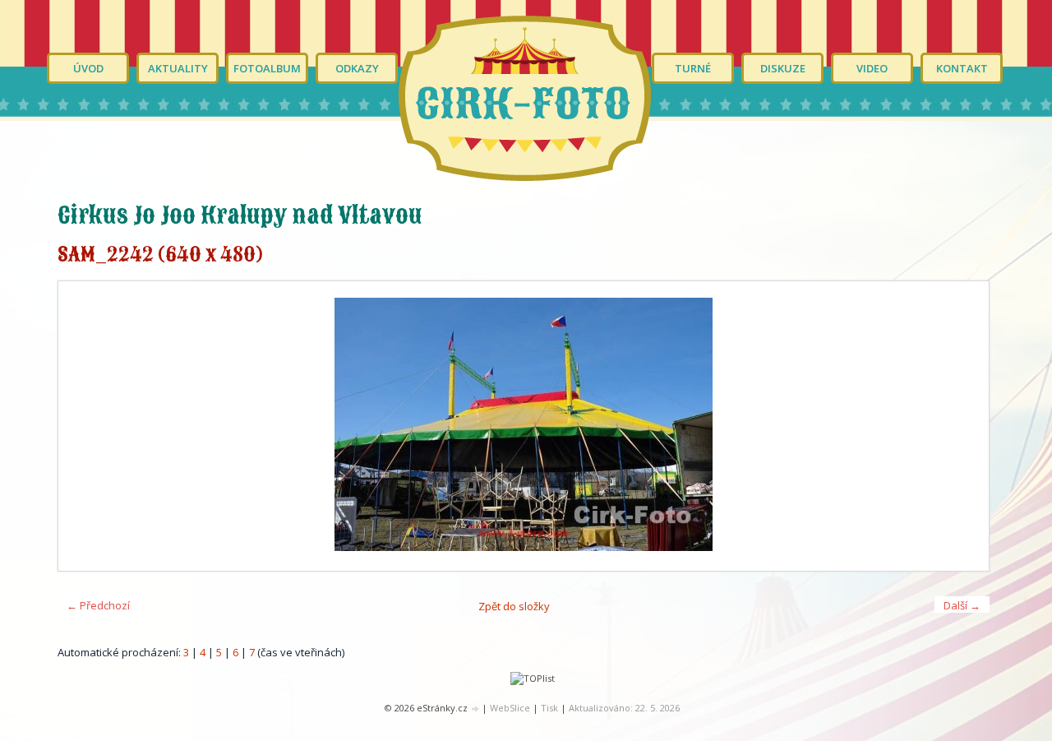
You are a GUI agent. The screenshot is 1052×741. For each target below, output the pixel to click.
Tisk (549, 708)
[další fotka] (962, 426)
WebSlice (510, 708)
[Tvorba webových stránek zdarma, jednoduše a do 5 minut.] (476, 708)
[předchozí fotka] (85, 426)
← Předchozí (98, 605)
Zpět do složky (514, 606)
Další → (962, 605)
